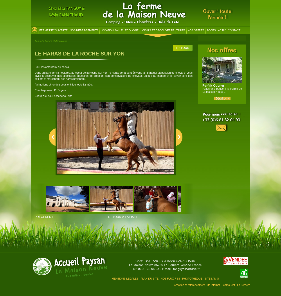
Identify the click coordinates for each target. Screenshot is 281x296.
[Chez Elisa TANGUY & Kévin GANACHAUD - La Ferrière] (70, 267)
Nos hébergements (84, 30)
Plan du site (149, 278)
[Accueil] (144, 23)
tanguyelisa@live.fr (186, 269)
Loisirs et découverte (157, 30)
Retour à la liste (123, 217)
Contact (234, 30)
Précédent (44, 217)
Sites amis (212, 278)
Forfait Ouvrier (213, 85)
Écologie (132, 30)
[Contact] (222, 122)
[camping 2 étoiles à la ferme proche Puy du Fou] (34, 31)
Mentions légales (125, 278)
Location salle (112, 30)
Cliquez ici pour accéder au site (53, 96)
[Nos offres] (222, 51)
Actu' (222, 30)
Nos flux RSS (170, 278)
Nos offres (195, 30)
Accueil (38, 41)
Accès (211, 30)
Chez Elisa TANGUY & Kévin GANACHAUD (165, 261)
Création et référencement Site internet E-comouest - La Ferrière (212, 285)
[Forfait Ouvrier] (222, 99)
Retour (182, 48)
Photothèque (192, 278)
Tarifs (180, 30)
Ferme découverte (53, 30)
